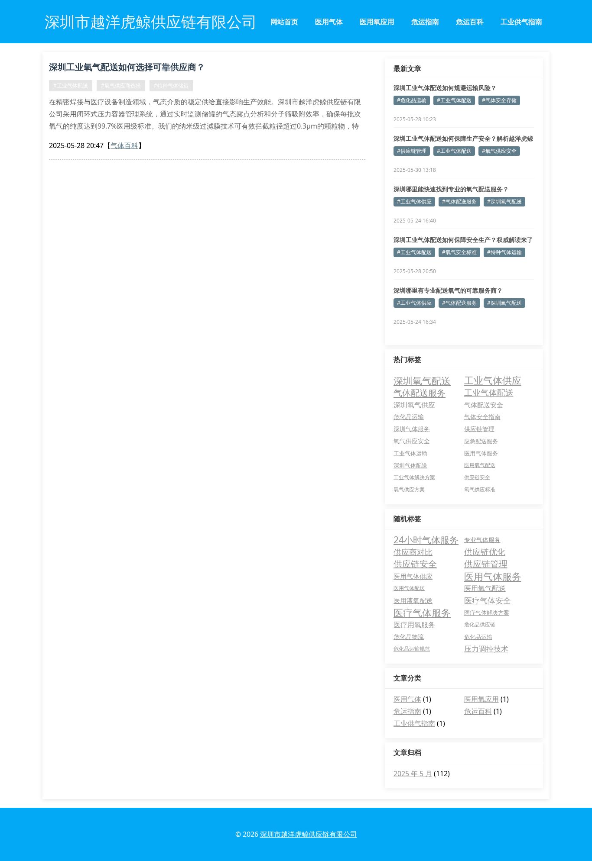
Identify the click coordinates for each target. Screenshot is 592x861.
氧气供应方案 (409, 489)
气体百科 (124, 145)
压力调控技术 (486, 649)
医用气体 (329, 21)
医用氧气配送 (479, 465)
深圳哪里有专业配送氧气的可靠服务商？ (448, 290)
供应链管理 (479, 429)
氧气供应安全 (412, 441)
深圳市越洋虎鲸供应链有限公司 (308, 834)
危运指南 (425, 21)
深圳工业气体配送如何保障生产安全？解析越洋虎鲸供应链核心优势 (463, 138)
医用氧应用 (377, 21)
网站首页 (284, 21)
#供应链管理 (411, 151)
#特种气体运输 (504, 252)
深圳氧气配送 (422, 380)
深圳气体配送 (410, 465)
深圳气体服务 (412, 429)
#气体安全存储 (499, 100)
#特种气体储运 (171, 85)
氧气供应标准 (479, 489)
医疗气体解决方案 (486, 612)
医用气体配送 (409, 588)
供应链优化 (484, 552)
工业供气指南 (521, 21)
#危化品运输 (411, 100)
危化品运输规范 (412, 648)
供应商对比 (413, 552)
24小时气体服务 (426, 540)
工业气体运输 (410, 453)
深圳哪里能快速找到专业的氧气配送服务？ (451, 189)
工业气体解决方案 (414, 477)
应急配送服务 (481, 441)
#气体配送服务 (459, 201)
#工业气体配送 (70, 85)
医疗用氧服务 (414, 624)
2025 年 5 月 (413, 773)
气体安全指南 (482, 417)
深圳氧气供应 (414, 405)
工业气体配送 (489, 392)
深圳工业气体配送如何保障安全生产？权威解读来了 (463, 239)
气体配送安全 (483, 404)
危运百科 (470, 21)
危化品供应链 (479, 624)
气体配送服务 (420, 393)
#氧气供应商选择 (121, 85)
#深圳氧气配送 (504, 201)
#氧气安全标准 (459, 252)
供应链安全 (477, 477)
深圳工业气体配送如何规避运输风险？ (445, 88)
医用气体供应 (413, 576)
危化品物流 (409, 636)
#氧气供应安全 (499, 151)
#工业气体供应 (414, 201)
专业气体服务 (482, 539)
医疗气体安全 (487, 600)
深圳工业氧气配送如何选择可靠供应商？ (127, 67)
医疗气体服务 (422, 612)
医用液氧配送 (413, 600)
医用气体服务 (481, 453)
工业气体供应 (492, 380)
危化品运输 (409, 417)
